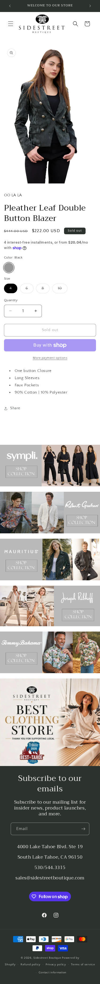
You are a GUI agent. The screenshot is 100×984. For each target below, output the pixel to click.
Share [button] (15, 408)
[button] (11, 24)
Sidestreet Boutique (47, 957)
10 (62, 289)
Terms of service (83, 964)
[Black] (9, 267)
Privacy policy (56, 964)
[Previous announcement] (10, 6)
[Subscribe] (83, 829)
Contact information (52, 972)
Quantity (11, 300)
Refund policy (31, 964)
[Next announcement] (90, 6)
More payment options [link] (50, 358)
